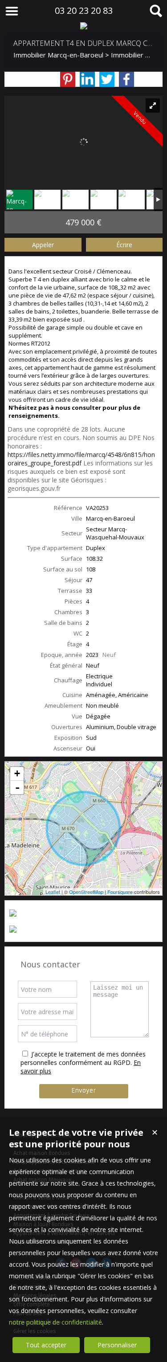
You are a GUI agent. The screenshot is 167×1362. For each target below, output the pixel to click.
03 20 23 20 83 (84, 10)
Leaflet (52, 891)
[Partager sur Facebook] (126, 79)
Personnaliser (117, 1345)
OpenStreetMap (86, 891)
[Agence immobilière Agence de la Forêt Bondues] (83, 25)
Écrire (124, 245)
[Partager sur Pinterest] (67, 79)
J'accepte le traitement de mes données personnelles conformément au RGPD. (83, 1058)
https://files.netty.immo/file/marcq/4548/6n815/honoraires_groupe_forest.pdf (81, 458)
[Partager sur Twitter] (106, 79)
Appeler (43, 245)
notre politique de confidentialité (55, 1322)
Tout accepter (46, 1345)
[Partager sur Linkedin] (87, 79)
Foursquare (120, 891)
